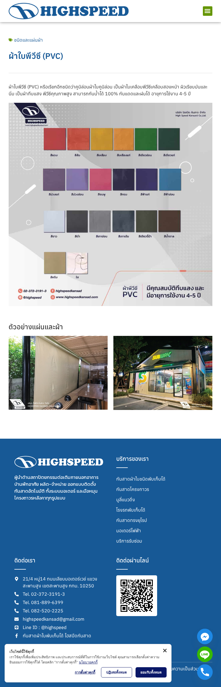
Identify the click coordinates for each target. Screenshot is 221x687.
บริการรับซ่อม (129, 541)
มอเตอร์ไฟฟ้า (128, 530)
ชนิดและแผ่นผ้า (28, 40)
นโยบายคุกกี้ (88, 662)
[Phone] (205, 672)
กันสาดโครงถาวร (132, 489)
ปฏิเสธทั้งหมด (116, 672)
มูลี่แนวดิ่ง (125, 499)
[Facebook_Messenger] (205, 636)
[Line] (205, 654)
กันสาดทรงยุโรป (131, 520)
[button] (207, 11)
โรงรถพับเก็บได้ (130, 510)
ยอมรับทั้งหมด (151, 672)
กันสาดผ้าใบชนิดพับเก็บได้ (140, 479)
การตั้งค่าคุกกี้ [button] (85, 672)
